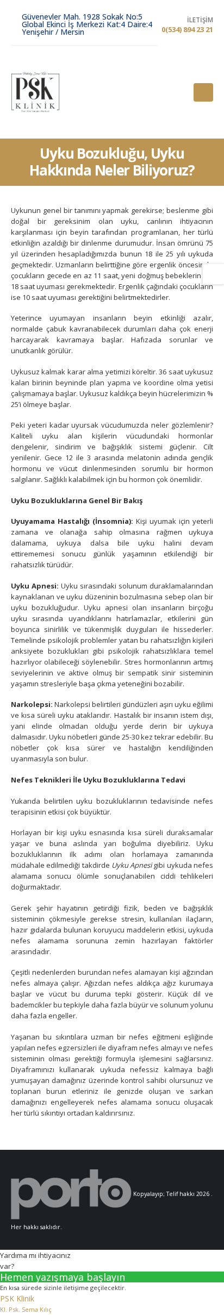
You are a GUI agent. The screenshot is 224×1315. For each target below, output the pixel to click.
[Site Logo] (35, 92)
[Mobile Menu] (203, 92)
